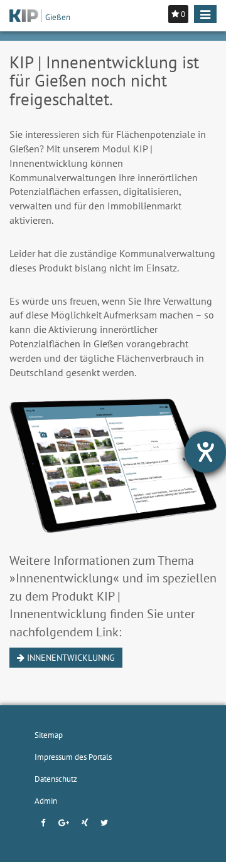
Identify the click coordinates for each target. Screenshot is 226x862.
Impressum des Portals (73, 756)
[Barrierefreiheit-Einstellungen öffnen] (205, 452)
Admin (46, 800)
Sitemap (49, 734)
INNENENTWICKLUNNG (69, 657)
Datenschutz (56, 778)
